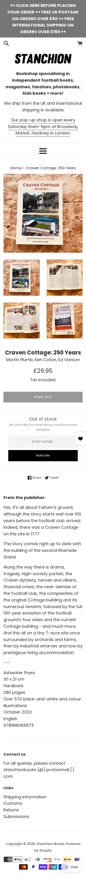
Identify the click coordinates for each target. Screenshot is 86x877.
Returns (11, 810)
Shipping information (24, 797)
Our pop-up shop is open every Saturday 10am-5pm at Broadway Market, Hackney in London (43, 126)
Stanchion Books (50, 844)
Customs (12, 803)
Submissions (16, 816)
